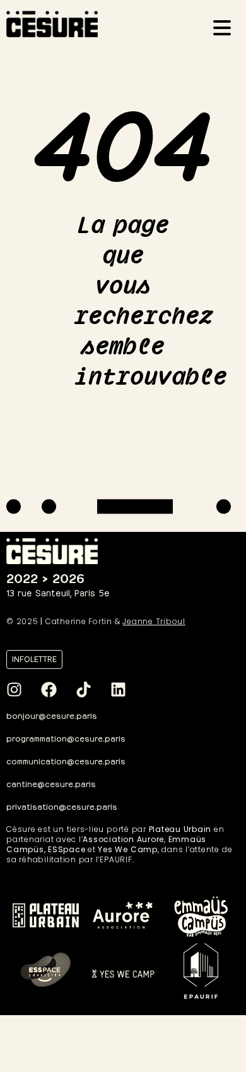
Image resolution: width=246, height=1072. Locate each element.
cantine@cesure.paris (51, 783)
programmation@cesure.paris (66, 737)
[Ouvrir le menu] (226, 29)
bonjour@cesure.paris (51, 714)
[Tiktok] (83, 689)
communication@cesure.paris (66, 760)
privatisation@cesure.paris (61, 805)
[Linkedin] (118, 689)
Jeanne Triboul (153, 621)
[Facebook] (48, 689)
